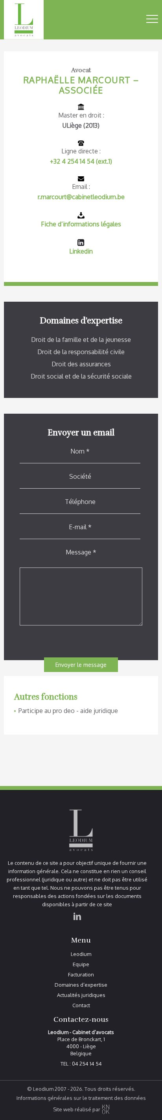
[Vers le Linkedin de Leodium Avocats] (77, 926)
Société (80, 476)
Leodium (81, 954)
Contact (81, 1005)
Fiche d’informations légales (81, 224)
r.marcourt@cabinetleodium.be (81, 197)
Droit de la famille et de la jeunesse (81, 339)
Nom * (80, 451)
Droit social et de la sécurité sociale (81, 376)
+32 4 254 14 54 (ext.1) (81, 161)
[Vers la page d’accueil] (37, 19)
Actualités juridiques (81, 995)
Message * (81, 552)
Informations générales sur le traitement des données (81, 1098)
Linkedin (81, 251)
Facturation (81, 974)
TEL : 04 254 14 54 (81, 1063)
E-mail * (80, 527)
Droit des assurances (81, 364)
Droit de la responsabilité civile (81, 352)
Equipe (81, 964)
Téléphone (80, 502)
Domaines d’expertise (81, 984)
